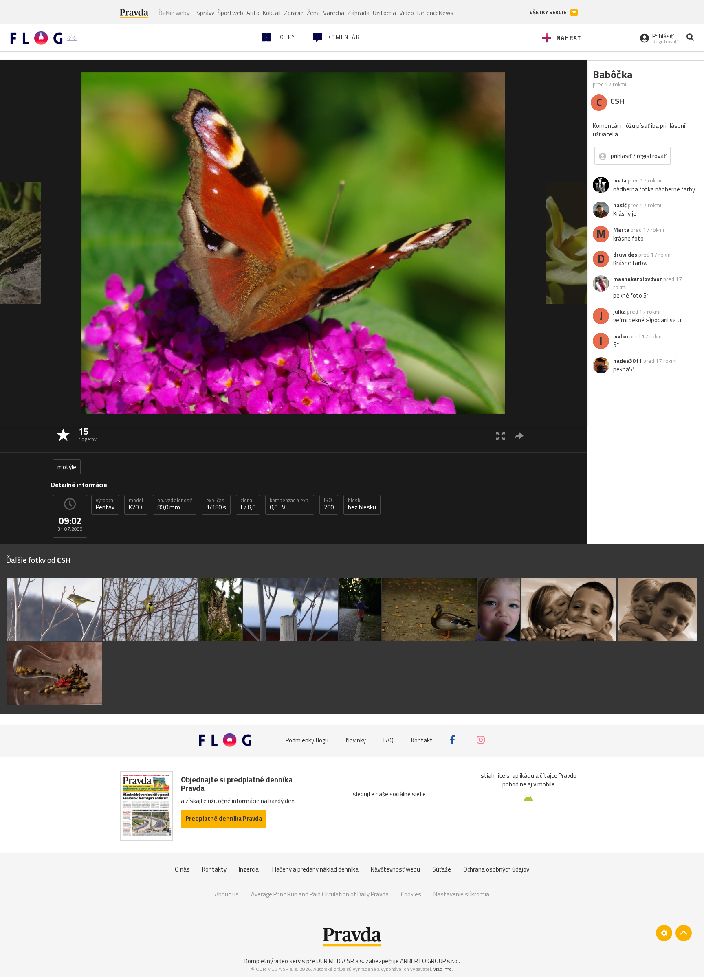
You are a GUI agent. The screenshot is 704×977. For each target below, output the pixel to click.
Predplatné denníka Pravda (223, 818)
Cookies (411, 894)
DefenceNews (435, 13)
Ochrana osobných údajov (496, 869)
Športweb (230, 13)
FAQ (388, 739)
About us (227, 894)
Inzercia (249, 869)
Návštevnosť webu (395, 869)
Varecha (333, 13)
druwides (625, 254)
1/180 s (216, 504)
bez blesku (362, 504)
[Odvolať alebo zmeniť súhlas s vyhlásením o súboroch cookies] (664, 933)
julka (619, 311)
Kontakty (214, 869)
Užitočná (384, 13)
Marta (621, 230)
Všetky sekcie (549, 12)
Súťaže (441, 869)
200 (329, 504)
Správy (205, 13)
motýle (66, 467)
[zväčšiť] (500, 435)
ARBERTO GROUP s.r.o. (429, 961)
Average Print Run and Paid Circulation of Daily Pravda (320, 894)
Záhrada (359, 13)
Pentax (105, 504)
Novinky (356, 739)
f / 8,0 (247, 504)
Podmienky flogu (307, 739)
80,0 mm (174, 504)
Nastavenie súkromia (461, 894)
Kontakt (422, 739)
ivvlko (620, 336)
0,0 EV (290, 504)
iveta (620, 180)
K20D (136, 504)
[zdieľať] (519, 435)
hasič (620, 205)
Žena (313, 13)
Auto (253, 13)
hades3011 (627, 361)
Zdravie (294, 13)
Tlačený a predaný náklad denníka (315, 869)
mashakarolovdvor (637, 279)
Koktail (272, 13)
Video (406, 13)
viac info (442, 969)
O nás (182, 869)
